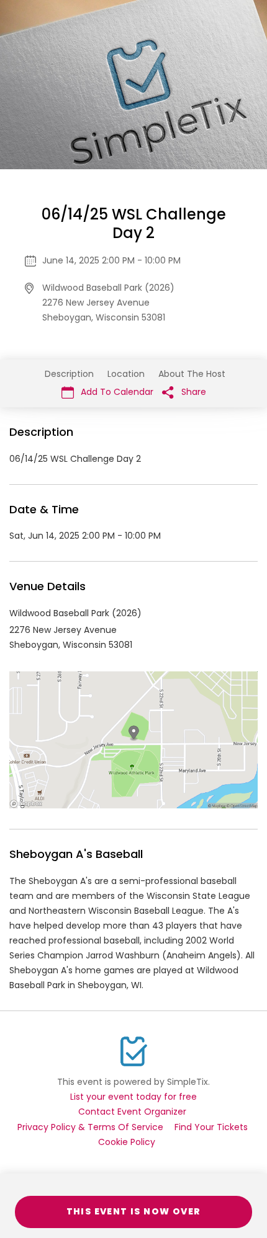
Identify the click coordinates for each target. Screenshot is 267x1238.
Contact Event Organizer (132, 1111)
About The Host (191, 374)
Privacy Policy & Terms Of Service (90, 1127)
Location (126, 374)
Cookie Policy (126, 1142)
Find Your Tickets (211, 1127)
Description (69, 374)
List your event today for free (133, 1096)
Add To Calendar (115, 392)
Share (192, 392)
